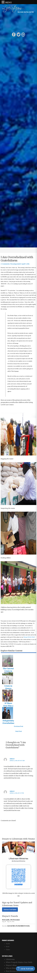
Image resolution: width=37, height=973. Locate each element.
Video (8, 949)
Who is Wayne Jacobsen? (15, 968)
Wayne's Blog (11, 965)
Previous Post (18, 726)
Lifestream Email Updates (10, 909)
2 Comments (5, 264)
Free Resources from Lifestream (18, 971)
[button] (3, 2)
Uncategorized (15, 264)
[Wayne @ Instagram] (23, 34)
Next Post (18, 731)
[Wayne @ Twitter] (18, 34)
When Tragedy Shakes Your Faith (19, 962)
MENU (8, 2)
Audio (8, 944)
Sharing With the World (29, 637)
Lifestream (10, 959)
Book (7, 946)
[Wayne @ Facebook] (14, 34)
